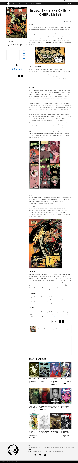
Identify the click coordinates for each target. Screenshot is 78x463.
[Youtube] (71, 1)
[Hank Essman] (65, 21)
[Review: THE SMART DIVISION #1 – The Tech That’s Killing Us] (66, 369)
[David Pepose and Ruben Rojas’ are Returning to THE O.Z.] (55, 421)
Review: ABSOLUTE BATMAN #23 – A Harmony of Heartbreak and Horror (43, 381)
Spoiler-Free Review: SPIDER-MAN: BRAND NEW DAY (44, 406)
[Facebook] (62, 1)
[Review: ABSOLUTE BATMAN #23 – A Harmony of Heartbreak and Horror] (44, 369)
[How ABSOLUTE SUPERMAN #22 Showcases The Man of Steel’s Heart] (55, 369)
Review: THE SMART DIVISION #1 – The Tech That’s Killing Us (66, 380)
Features (26, 3)
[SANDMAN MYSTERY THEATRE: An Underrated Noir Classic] (34, 369)
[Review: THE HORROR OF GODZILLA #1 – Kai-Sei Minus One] (34, 396)
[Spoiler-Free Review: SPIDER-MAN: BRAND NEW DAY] (44, 396)
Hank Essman (69, 21)
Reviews (14, 3)
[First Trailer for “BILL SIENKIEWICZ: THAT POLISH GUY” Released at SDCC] (55, 396)
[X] (69, 1)
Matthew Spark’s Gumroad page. (60, 316)
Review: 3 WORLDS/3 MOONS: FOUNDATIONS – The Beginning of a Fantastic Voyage (34, 433)
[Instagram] (65, 1)
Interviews (32, 3)
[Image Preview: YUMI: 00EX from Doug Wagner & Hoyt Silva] (66, 396)
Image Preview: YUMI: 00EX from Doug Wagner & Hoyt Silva (66, 406)
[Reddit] (67, 1)
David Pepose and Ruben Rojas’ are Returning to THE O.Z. (55, 431)
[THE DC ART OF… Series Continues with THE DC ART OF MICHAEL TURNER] (44, 421)
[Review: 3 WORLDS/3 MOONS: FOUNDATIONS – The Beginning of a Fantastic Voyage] (34, 421)
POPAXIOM (38, 3)
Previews (20, 3)
